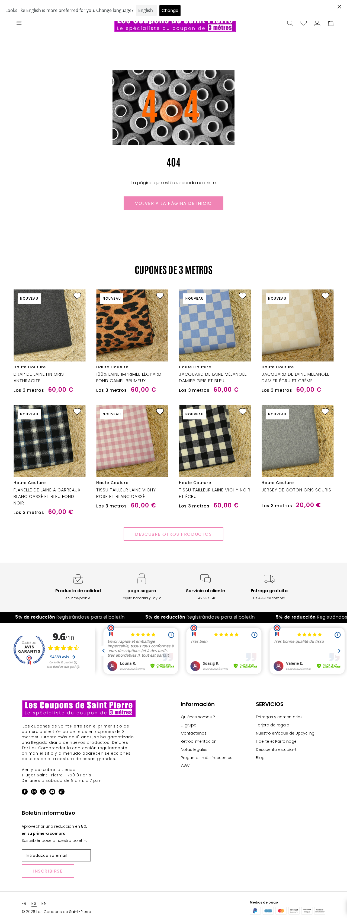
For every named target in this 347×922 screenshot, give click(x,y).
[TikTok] (62, 792)
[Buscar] (290, 23)
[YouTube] (52, 792)
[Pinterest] (43, 792)
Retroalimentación (199, 741)
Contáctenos (194, 733)
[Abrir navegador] (19, 23)
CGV (185, 766)
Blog (260, 757)
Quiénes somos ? (198, 717)
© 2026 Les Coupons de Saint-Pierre (56, 911)
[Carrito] (330, 23)
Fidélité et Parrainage (276, 741)
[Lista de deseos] (303, 23)
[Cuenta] (317, 23)
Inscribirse (48, 871)
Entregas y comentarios (279, 717)
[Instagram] (34, 792)
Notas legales (194, 749)
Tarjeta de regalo (272, 725)
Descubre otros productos (173, 534)
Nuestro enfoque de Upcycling (285, 733)
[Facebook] (25, 792)
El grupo (189, 725)
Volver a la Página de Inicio (173, 203)
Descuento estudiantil (277, 749)
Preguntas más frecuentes (206, 757)
